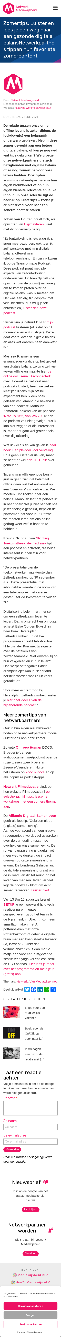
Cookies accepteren (30, 1306)
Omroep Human (28, 747)
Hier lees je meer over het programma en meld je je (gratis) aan (28, 969)
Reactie (10, 1098)
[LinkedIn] (40, 990)
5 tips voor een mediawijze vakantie (35, 1013)
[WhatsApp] (47, 990)
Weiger (30, 1315)
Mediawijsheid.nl (31, 1275)
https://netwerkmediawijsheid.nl (33, 107)
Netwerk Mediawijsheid (25, 100)
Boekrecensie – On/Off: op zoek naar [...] (35, 1033)
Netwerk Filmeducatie (20, 786)
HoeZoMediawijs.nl (31, 1282)
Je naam (10, 1121)
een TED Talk (37, 460)
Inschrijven (30, 1209)
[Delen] (53, 990)
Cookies (21, 1332)
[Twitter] (27, 990)
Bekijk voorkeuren (30, 1324)
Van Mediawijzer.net (43, 981)
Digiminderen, (34, 224)
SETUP (8, 904)
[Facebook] (34, 990)
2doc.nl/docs (35, 772)
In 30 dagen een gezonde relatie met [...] (34, 1054)
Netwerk (22, 981)
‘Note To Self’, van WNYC (22, 416)
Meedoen (30, 1253)
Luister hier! (40, 890)
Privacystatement (34, 1332)
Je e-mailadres (14, 1135)
